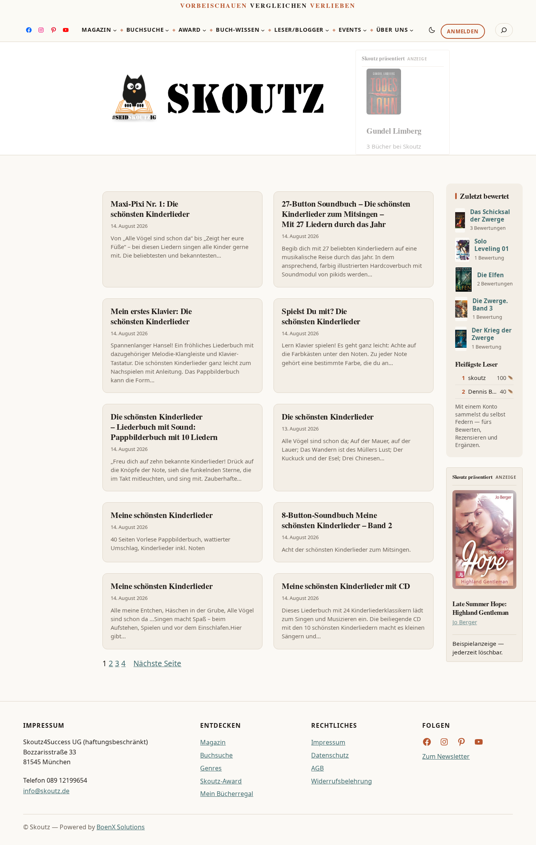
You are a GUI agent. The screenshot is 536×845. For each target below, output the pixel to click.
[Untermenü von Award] (204, 30)
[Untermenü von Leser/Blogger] (327, 30)
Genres (211, 768)
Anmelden (462, 31)
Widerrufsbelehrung (341, 781)
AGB (317, 768)
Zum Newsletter (446, 756)
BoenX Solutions (121, 827)
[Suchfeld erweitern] (504, 30)
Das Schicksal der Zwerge (490, 215)
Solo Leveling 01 (491, 245)
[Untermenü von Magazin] (115, 30)
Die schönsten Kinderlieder (328, 416)
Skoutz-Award (221, 781)
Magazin (213, 742)
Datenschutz (330, 755)
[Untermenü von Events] (365, 30)
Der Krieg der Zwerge (492, 334)
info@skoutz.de (46, 791)
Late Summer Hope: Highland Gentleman (480, 608)
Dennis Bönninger (492, 391)
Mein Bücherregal (226, 793)
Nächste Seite (157, 663)
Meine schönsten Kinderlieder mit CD (346, 586)
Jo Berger (464, 622)
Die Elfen (490, 275)
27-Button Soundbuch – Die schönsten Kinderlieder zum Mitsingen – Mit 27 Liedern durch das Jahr (346, 213)
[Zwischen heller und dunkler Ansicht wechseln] (432, 29)
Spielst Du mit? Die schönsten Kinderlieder (321, 316)
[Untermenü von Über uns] (412, 30)
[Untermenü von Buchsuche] (167, 30)
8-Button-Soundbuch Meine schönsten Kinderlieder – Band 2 (337, 520)
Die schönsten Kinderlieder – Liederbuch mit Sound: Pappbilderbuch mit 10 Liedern (164, 426)
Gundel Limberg (393, 131)
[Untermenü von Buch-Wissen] (263, 30)
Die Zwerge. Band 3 (490, 304)
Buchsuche (216, 755)
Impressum (328, 742)
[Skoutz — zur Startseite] (217, 98)
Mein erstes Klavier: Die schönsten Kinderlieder (151, 316)
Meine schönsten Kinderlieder (161, 515)
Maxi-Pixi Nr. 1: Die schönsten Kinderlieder (150, 208)
